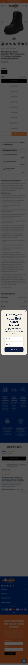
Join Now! (14, 349)
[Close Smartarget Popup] (25, 312)
